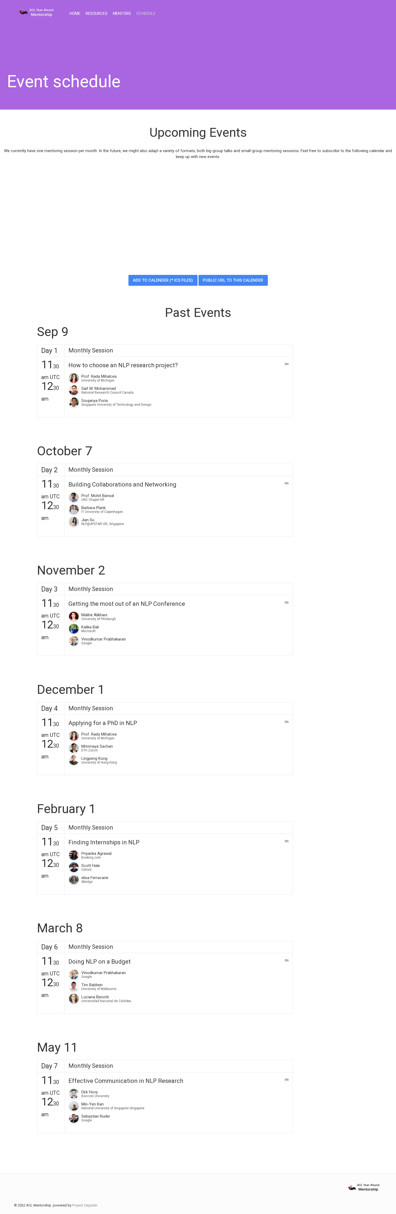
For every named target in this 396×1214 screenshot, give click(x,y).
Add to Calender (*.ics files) (163, 280)
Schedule (145, 13)
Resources (96, 13)
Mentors (122, 13)
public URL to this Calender (233, 280)
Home (75, 13)
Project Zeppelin (85, 1205)
